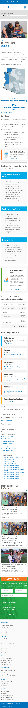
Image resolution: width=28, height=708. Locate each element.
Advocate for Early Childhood (9, 676)
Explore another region (7, 13)
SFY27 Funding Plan (9, 459)
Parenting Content (8, 605)
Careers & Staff (5, 647)
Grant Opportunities (9, 607)
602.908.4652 (8, 344)
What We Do (4, 639)
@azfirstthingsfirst (8, 695)
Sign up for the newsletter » (14, 2)
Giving (3, 672)
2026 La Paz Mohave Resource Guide (13, 457)
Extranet (3, 683)
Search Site (4, 685)
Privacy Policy (4, 705)
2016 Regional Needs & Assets (11, 478)
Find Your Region (5, 681)
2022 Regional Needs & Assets (11, 467)
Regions (3, 40)
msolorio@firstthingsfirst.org (12, 391)
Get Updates (14, 614)
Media (3, 651)
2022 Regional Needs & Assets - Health (14, 472)
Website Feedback (17, 705)
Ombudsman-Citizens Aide (6, 706)
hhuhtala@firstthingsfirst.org (12, 366)
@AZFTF (5, 693)
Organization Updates (9, 602)
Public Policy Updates (9, 609)
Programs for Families (9, 461)
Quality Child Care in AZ (7, 629)
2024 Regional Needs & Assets (11, 465)
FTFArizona (6, 691)
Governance (4, 641)
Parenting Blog (5, 631)
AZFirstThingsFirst (8, 699)
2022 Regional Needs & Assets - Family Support (14, 470)
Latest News (4, 645)
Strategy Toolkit (5, 662)
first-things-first (7, 697)
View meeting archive (6, 420)
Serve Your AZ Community (8, 670)
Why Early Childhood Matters (9, 643)
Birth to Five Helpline (6, 633)
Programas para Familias (10, 463)
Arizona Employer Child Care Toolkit (11, 674)
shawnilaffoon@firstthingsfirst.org (13, 379)
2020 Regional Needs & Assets (11, 474)
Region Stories (5, 652)
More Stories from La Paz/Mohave (16, 491)
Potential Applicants (6, 660)
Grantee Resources (6, 664)
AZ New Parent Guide (7, 625)
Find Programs (5, 627)
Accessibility (9, 705)
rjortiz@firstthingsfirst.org (11, 354)
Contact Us (4, 649)
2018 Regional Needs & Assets (11, 476)
